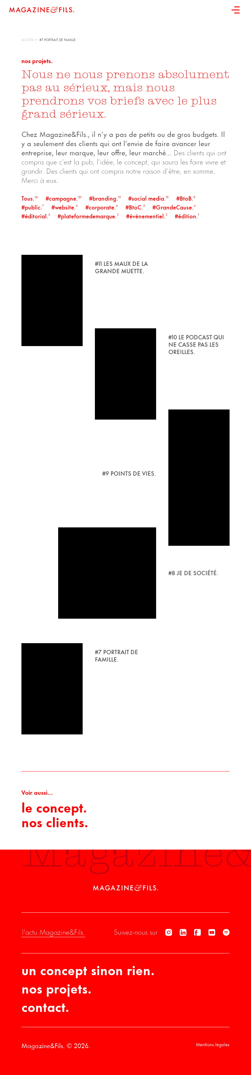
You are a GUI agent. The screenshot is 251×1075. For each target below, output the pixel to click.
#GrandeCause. (173, 208)
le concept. (54, 809)
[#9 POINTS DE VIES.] (199, 477)
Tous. (29, 199)
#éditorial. (35, 217)
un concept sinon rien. (88, 972)
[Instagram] (168, 933)
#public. (32, 208)
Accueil (27, 40)
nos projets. (56, 990)
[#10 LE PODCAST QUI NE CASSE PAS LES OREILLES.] (125, 374)
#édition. (187, 217)
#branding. (105, 199)
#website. (64, 208)
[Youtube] (211, 933)
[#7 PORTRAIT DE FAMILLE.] (52, 688)
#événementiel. (146, 217)
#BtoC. (135, 208)
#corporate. (101, 208)
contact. (45, 1008)
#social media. (148, 199)
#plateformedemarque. (88, 217)
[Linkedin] (183, 933)
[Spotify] (226, 933)
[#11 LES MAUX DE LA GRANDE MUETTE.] (52, 300)
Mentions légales (213, 1045)
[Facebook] (197, 933)
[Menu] (235, 9)
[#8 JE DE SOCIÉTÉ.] (107, 573)
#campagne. (63, 199)
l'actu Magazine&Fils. (53, 933)
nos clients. (54, 824)
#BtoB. (185, 199)
